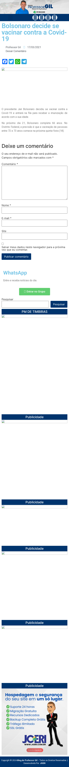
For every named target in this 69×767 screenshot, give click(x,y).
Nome (6, 205)
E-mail (6, 218)
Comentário (10, 164)
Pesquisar (7, 299)
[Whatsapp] (54, 17)
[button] (10, 17)
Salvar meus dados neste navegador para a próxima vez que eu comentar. (33, 248)
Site (4, 231)
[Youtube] (48, 17)
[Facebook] (35, 17)
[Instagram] (41, 17)
